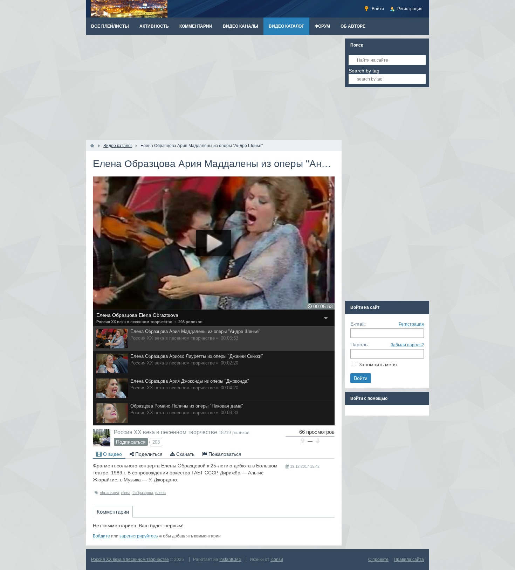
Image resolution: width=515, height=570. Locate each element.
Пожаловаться (224, 454)
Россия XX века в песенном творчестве (134, 322)
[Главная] (92, 145)
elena (125, 493)
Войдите (101, 536)
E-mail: (358, 324)
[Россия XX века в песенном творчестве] (101, 437)
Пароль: (359, 344)
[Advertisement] (214, 88)
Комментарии (113, 512)
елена (160, 493)
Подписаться (131, 442)
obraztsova (109, 493)
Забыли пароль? (407, 344)
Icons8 (276, 559)
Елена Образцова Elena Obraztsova (137, 315)
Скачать (184, 454)
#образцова (142, 493)
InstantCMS (230, 559)
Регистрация (411, 324)
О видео (112, 454)
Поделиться (148, 454)
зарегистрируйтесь (138, 536)
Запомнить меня (378, 364)
